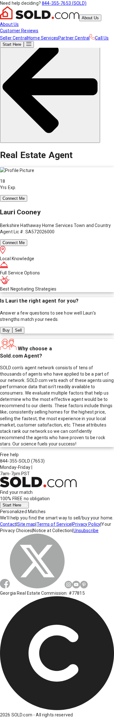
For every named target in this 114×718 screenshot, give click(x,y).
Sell (18, 330)
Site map (26, 524)
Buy (6, 330)
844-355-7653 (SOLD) (64, 3)
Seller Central (14, 37)
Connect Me (14, 198)
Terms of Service (54, 524)
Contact (8, 524)
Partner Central (74, 37)
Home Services (43, 37)
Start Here (12, 505)
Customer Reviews (19, 30)
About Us (90, 17)
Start (12, 44)
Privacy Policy (86, 524)
